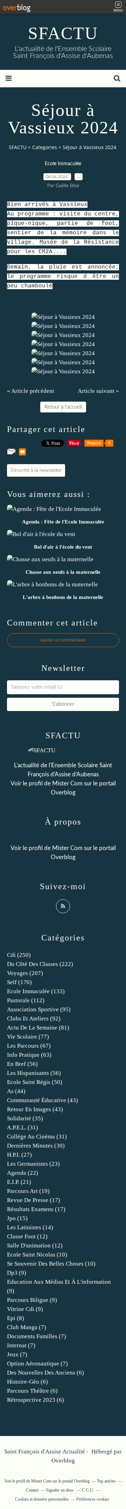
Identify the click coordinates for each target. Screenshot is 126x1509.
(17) (33, 1200)
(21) (19, 1182)
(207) (25, 973)
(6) (45, 1372)
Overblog (63, 1460)
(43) (42, 1100)
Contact (32, 1490)
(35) (25, 1118)
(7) (26, 1327)
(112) (25, 1000)
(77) (28, 1036)
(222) (40, 964)
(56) (22, 1064)
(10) (37, 1254)
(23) (33, 1163)
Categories (44, 147)
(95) (39, 1009)
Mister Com (67, 783)
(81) (38, 1027)
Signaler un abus (60, 1490)
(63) (29, 1055)
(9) (16, 1272)
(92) (34, 1018)
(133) (36, 991)
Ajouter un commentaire (63, 640)
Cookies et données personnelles (42, 1499)
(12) (27, 1236)
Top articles (106, 1481)
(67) (29, 1045)
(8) (15, 1318)
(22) (22, 1173)
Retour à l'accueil (63, 407)
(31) (22, 1127)
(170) (19, 982)
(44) (16, 1091)
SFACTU (63, 33)
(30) (36, 1145)
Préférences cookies (92, 1499)
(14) (30, 1227)
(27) (19, 1154)
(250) (19, 955)
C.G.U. (88, 1490)
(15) (17, 1218)
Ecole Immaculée (63, 163)
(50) (34, 1082)
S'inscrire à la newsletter (36, 470)
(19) (28, 1191)
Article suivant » (98, 391)
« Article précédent (30, 391)
